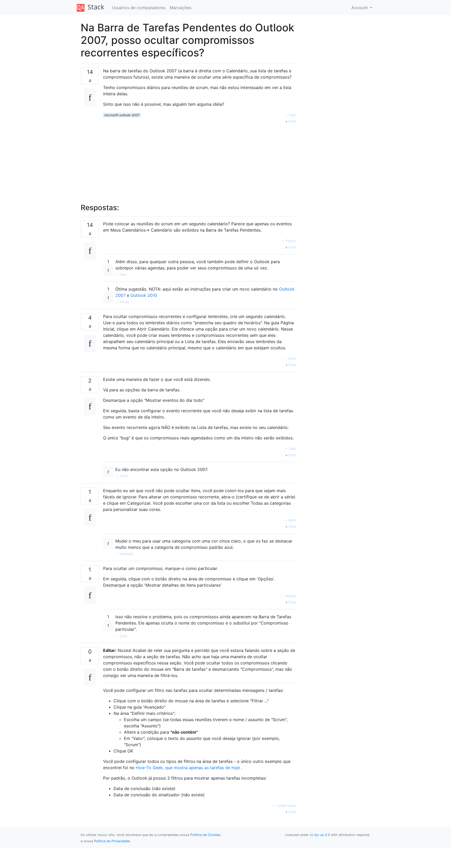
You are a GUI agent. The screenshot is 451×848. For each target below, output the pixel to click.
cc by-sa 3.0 (320, 835)
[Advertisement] (199, 160)
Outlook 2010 (143, 295)
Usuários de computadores (138, 7)
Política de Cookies (205, 835)
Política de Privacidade (112, 841)
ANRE (124, 476)
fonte (291, 121)
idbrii (292, 520)
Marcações (180, 7)
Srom (292, 359)
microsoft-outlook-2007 (122, 115)
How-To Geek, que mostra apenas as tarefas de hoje (188, 767)
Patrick (291, 241)
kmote (124, 302)
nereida (290, 596)
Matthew (126, 554)
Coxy (123, 636)
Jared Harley (286, 806)
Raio (292, 115)
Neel (292, 449)
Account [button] (360, 7)
